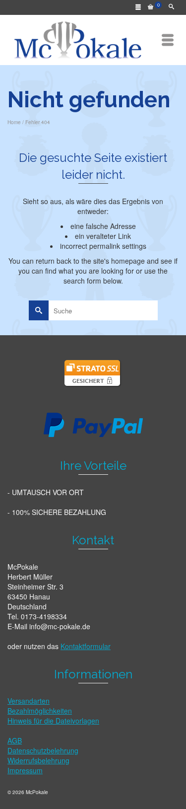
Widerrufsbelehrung (38, 760)
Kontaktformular (86, 646)
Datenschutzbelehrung (42, 750)
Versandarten (28, 701)
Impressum (25, 770)
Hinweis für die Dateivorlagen (53, 721)
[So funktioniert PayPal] (93, 424)
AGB (14, 740)
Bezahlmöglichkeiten (39, 711)
